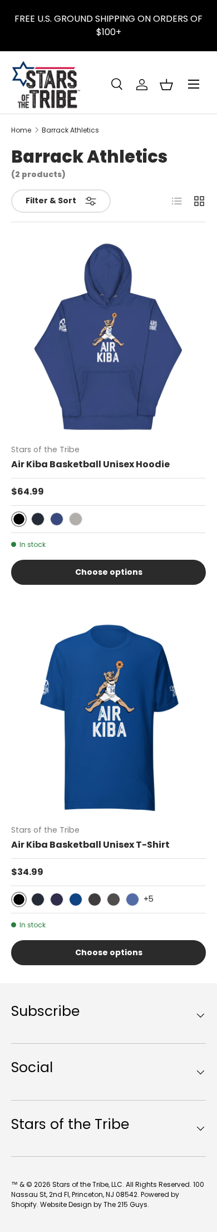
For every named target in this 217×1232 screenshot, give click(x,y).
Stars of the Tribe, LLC (87, 1184)
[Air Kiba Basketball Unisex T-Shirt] (108, 717)
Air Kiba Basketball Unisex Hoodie (90, 464)
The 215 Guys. (126, 1204)
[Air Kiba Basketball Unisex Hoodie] (108, 337)
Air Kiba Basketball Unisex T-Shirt (90, 844)
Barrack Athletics (70, 130)
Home (21, 130)
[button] (166, 84)
